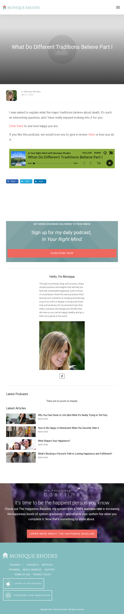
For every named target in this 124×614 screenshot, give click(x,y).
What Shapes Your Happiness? (62, 444)
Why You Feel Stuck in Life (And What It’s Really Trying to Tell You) (62, 419)
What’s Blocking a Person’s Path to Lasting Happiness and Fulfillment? (62, 457)
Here (91, 134)
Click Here (16, 126)
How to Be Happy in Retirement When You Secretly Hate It (62, 431)
